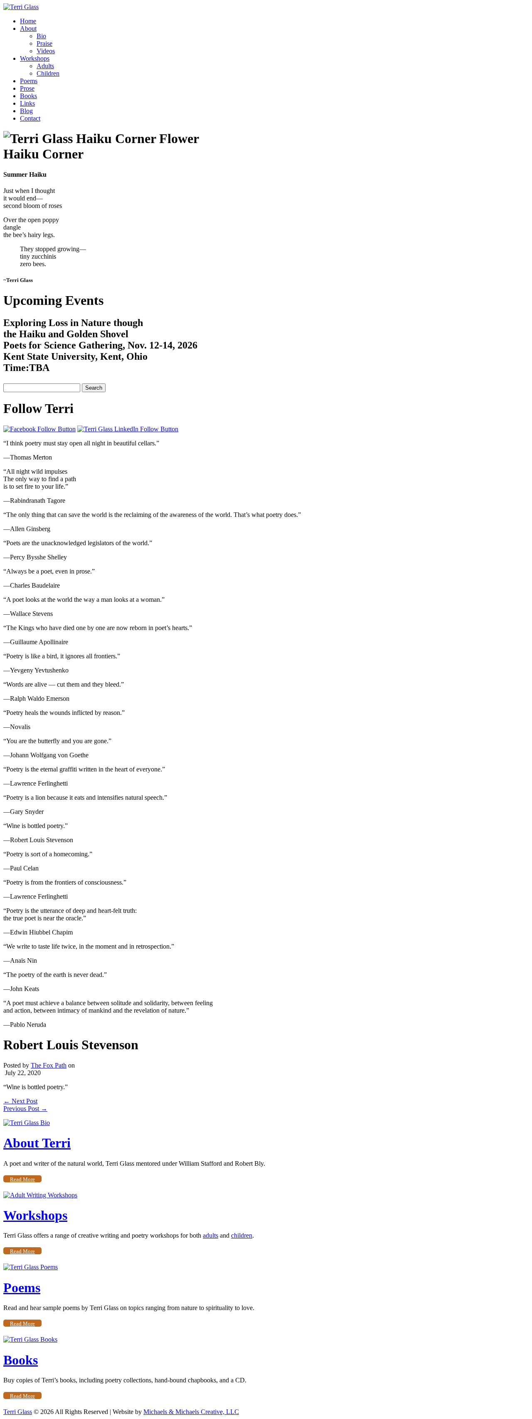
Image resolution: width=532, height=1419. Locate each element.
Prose (27, 88)
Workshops (34, 58)
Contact (30, 118)
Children (48, 73)
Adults (45, 65)
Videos (46, 50)
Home (28, 21)
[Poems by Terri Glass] (30, 1267)
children (241, 1235)
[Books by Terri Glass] (30, 1339)
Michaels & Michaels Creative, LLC (191, 1411)
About (28, 28)
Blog (26, 110)
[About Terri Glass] (26, 1122)
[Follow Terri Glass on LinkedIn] (127, 429)
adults (210, 1235)
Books (28, 95)
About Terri (37, 1142)
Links (27, 103)
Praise (44, 43)
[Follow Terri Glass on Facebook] (39, 429)
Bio (41, 36)
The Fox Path (48, 1065)
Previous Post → (25, 1108)
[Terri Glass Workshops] (40, 1195)
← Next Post (20, 1101)
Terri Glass (17, 1411)
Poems (28, 80)
